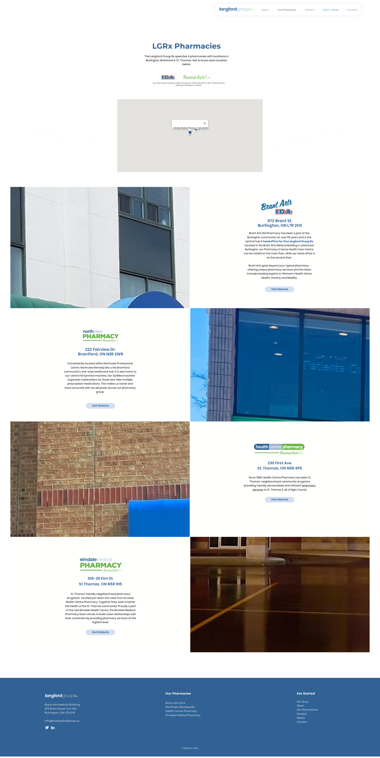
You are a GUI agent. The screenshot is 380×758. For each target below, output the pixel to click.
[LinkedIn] (52, 727)
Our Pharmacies (307, 709)
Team (300, 705)
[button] (263, 9)
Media (301, 717)
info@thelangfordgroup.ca (62, 720)
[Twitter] (47, 727)
